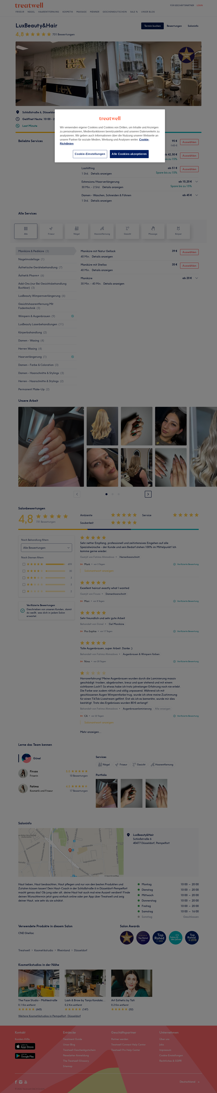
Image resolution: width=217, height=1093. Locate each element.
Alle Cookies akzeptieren (129, 154)
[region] (110, 135)
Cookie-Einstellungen (90, 154)
